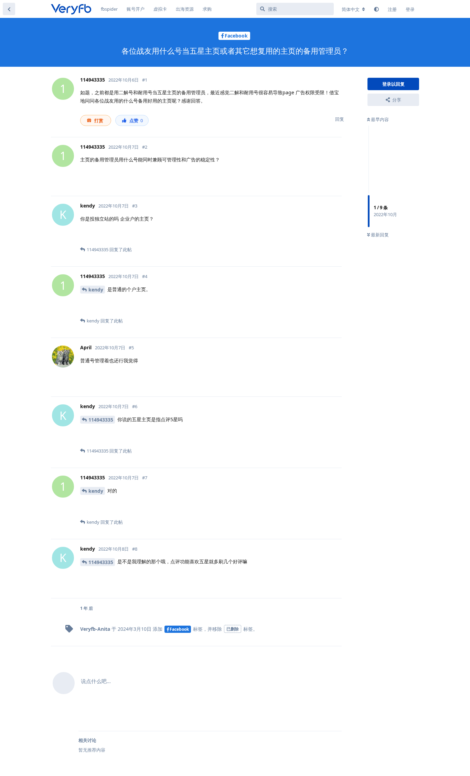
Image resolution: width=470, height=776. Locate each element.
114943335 (100, 419)
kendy (95, 289)
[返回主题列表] (9, 9)
